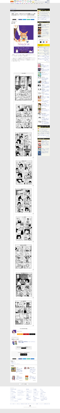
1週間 (45, 10)
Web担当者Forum (13, 391)
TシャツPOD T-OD (29, 392)
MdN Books (35, 397)
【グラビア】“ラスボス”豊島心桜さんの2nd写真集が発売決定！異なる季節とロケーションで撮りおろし (44, 18)
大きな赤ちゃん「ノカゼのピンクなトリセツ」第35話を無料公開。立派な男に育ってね (45, 87)
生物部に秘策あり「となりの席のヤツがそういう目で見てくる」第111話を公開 (45, 115)
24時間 (42, 10)
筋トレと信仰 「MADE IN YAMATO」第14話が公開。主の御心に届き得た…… (45, 79)
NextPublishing (19, 399)
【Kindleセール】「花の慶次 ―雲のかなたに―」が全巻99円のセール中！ (45, 97)
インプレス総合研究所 (13, 392)
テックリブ (34, 399)
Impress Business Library (21, 392)
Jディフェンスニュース (36, 391)
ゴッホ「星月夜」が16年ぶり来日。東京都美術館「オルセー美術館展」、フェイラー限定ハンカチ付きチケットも (44, 134)
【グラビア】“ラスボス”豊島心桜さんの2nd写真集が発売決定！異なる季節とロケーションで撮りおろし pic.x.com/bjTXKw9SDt (44, 48)
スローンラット (19, 331)
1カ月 (48, 10)
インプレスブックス (20, 398)
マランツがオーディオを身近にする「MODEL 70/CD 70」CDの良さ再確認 (45, 25)
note (28, 19)
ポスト (15, 19)
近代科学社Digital (29, 399)
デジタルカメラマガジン (13, 398)
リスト (17, 19)
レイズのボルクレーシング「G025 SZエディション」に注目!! (45, 36)
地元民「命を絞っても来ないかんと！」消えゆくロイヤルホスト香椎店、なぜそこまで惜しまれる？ (44, 136)
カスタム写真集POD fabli (44, 398)
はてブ (25, 19)
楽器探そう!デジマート (29, 391)
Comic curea (42, 391)
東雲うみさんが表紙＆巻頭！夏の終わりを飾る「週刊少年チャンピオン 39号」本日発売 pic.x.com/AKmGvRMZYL (44, 59)
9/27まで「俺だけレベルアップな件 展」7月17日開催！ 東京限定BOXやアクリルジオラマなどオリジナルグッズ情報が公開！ (45, 153)
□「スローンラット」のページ (15, 363)
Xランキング (41, 44)
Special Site (41, 22)
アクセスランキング (42, 9)
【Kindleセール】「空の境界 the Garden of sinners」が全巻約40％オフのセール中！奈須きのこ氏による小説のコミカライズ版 (45, 71)
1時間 (39, 10)
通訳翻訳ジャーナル (36, 392)
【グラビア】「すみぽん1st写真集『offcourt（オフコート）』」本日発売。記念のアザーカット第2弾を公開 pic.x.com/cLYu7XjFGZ (44, 51)
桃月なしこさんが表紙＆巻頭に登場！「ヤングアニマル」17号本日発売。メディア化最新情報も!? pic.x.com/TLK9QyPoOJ (44, 56)
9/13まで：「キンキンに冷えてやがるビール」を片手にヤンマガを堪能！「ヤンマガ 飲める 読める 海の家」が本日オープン (45, 150)
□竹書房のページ (13, 362)
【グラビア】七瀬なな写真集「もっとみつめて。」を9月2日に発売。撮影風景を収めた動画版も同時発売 (44, 16)
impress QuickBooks (43, 392)
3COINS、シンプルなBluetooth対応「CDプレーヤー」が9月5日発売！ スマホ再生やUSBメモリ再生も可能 (44, 132)
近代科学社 (27, 398)
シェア (20, 19)
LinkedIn (33, 19)
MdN (33, 396)
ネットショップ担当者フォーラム (21, 391)
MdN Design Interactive (36, 398)
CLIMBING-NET (28, 397)
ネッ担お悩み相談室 (13, 396)
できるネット (12, 399)
